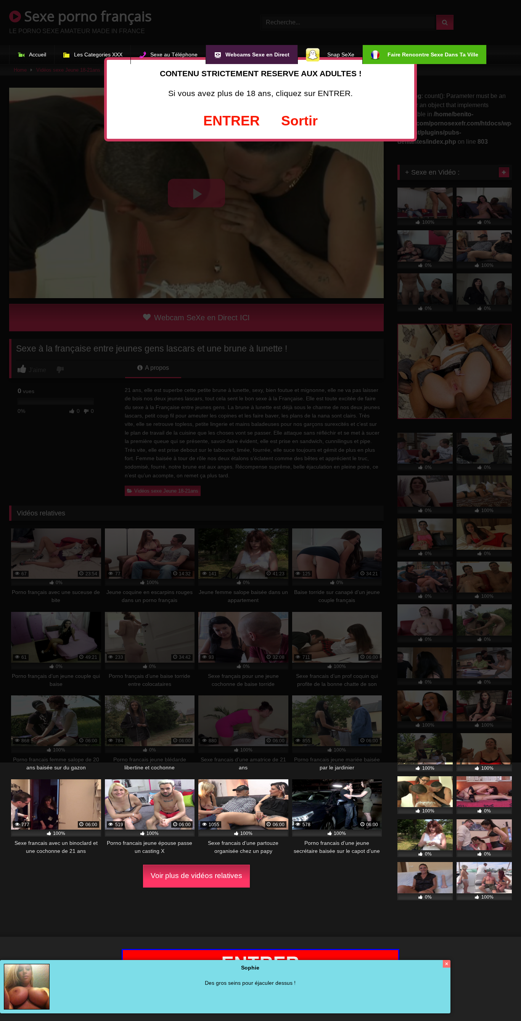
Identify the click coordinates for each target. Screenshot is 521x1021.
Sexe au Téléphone (174, 54)
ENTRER (231, 120)
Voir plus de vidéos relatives (196, 876)
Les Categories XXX (98, 54)
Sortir (299, 120)
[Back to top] (497, 998)
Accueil (37, 54)
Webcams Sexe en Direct (257, 54)
